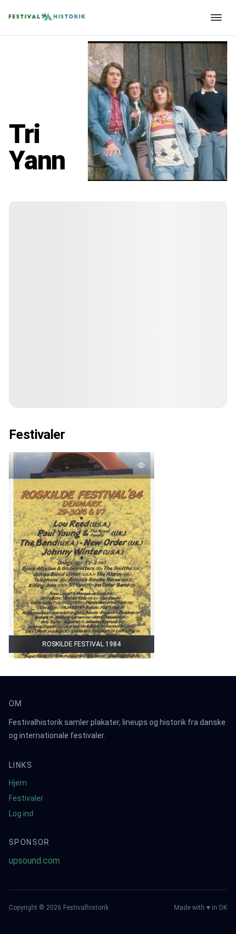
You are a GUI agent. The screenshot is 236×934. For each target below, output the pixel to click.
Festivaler (26, 798)
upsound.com (34, 860)
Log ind (21, 813)
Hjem (18, 782)
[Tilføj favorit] (141, 465)
